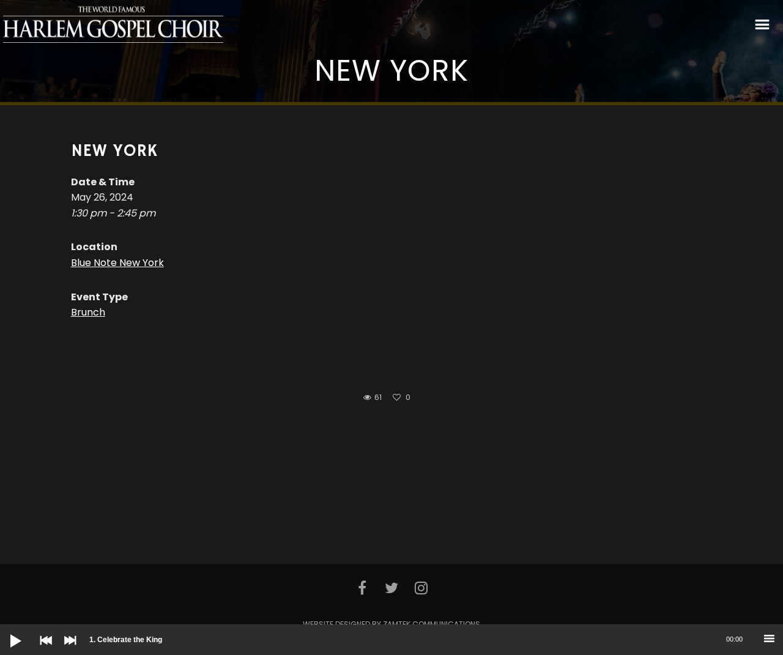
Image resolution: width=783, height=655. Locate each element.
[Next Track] (67, 649)
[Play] (6, 631)
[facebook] (361, 587)
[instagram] (421, 587)
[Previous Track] (43, 649)
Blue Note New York (117, 263)
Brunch (88, 312)
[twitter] (391, 587)
